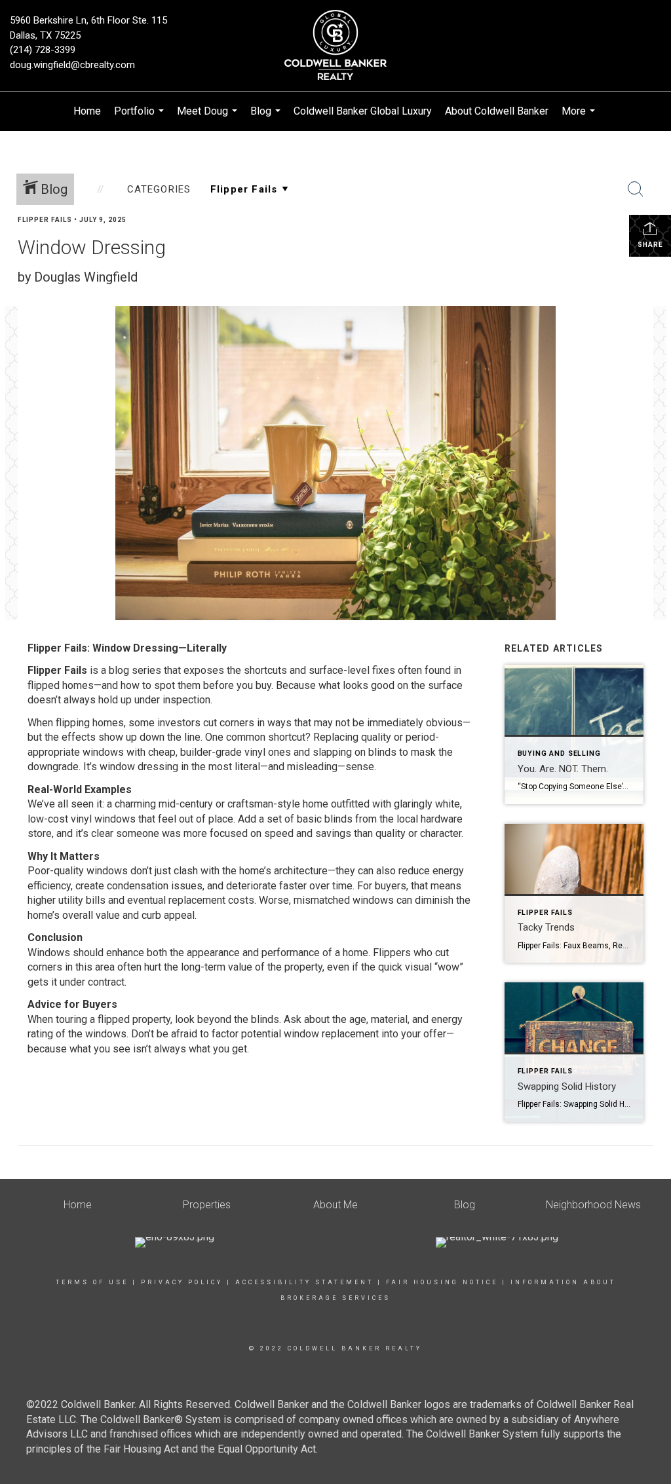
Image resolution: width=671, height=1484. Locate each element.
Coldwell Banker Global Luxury (363, 111)
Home (87, 111)
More (580, 118)
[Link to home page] (335, 46)
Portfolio (140, 118)
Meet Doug (208, 118)
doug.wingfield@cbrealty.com (72, 65)
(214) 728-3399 (42, 50)
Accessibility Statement (304, 1282)
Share (650, 244)
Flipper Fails (45, 219)
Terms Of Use (92, 1282)
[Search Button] (635, 189)
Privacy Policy (182, 1282)
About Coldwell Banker (496, 111)
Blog (267, 118)
